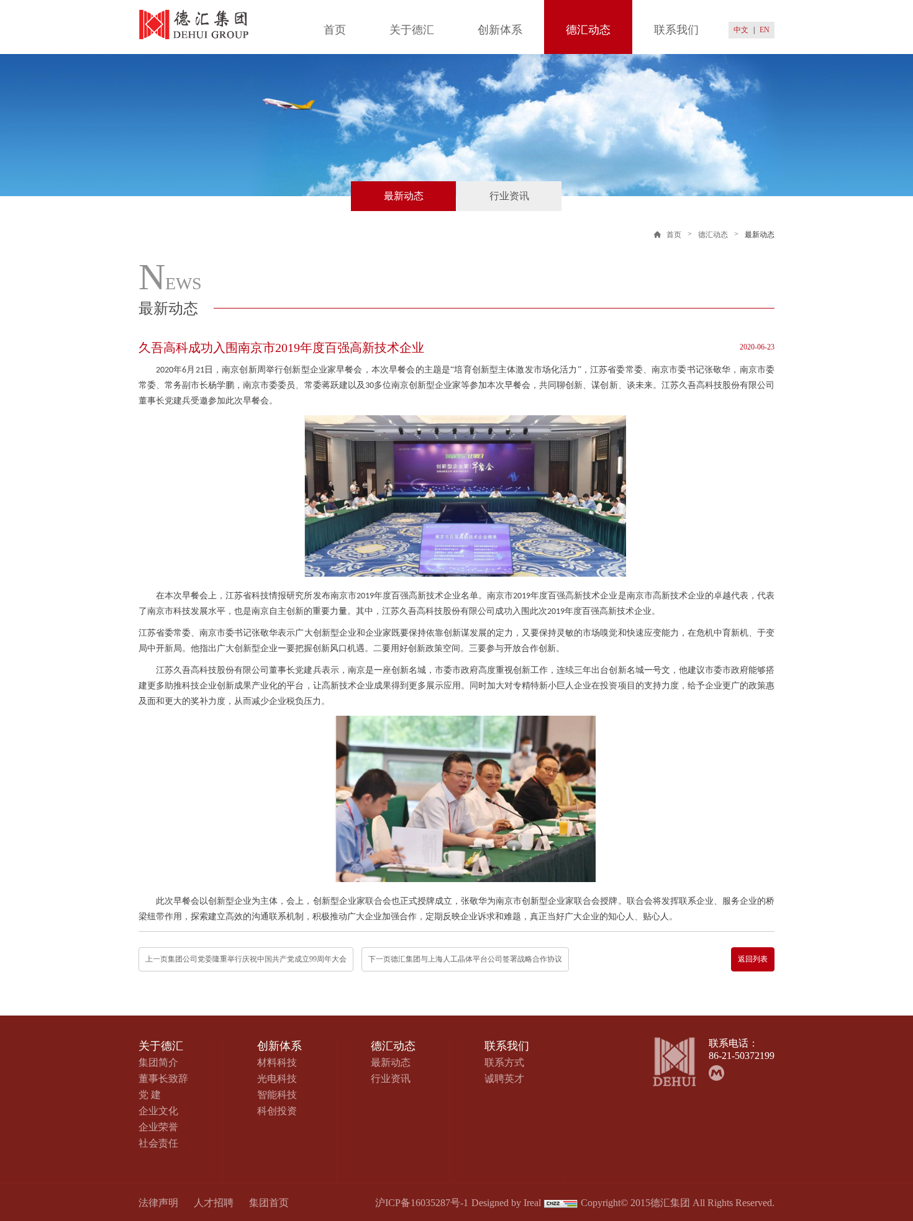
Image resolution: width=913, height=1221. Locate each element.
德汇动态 (588, 30)
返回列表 (753, 959)
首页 (335, 30)
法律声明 (158, 1202)
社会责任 (158, 1143)
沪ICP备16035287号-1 (421, 1202)
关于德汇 (411, 30)
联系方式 (504, 1062)
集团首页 (269, 1202)
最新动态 (404, 196)
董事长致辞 (163, 1078)
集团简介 (158, 1062)
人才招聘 (214, 1202)
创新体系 (500, 30)
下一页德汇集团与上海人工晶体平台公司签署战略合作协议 (465, 959)
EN (765, 29)
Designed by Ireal (506, 1202)
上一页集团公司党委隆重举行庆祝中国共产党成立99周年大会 (246, 959)
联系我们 (676, 30)
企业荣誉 (158, 1127)
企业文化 (158, 1111)
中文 (741, 29)
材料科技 (277, 1062)
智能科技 (277, 1094)
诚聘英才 (504, 1078)
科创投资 (277, 1111)
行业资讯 (509, 196)
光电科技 (277, 1078)
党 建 (150, 1094)
